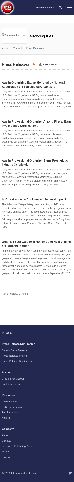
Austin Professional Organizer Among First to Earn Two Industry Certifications (36, 123)
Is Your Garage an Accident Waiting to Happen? (34, 199)
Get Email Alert (50, 64)
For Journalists (10, 412)
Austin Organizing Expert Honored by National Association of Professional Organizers (33, 84)
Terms (5, 451)
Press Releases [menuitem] (45, 7)
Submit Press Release (14, 350)
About (5, 48)
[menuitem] (60, 7)
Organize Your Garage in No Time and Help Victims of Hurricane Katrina (36, 243)
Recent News (9, 401)
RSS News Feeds (12, 406)
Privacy (6, 456)
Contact (17, 48)
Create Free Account (13, 378)
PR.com (15, 473)
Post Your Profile (11, 384)
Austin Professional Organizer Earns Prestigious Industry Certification (35, 162)
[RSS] (34, 64)
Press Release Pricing (14, 355)
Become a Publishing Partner (18, 446)
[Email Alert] (41, 64)
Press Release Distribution (17, 361)
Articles (6, 417)
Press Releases (35, 48)
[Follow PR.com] (70, 473)
